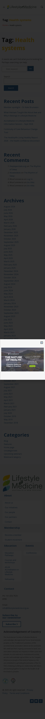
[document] (22, 359)
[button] (42, 343)
